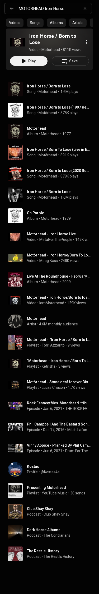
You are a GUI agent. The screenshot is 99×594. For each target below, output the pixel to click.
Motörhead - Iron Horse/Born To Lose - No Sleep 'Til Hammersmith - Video (59, 255)
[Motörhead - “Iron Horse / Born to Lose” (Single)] (51, 342)
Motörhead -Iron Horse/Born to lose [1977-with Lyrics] (59, 297)
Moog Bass (48, 261)
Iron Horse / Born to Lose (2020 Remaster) (59, 171)
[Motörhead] (51, 321)
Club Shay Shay (56, 514)
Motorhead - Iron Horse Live (51, 234)
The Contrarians (57, 535)
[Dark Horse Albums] (51, 532)
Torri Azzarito (53, 345)
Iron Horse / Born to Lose (48, 86)
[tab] (14, 22)
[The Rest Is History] (51, 553)
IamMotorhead (51, 303)
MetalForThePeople (55, 239)
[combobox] (55, 8)
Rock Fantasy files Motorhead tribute (59, 403)
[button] (17, 42)
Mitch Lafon (77, 430)
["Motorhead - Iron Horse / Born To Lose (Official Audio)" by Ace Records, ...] (51, 363)
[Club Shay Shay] (51, 511)
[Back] (11, 8)
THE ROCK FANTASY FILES (78, 408)
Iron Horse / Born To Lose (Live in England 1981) (59, 149)
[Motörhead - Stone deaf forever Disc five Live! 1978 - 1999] (51, 384)
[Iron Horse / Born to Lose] (17, 42)
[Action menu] (86, 42)
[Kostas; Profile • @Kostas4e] (51, 469)
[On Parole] (51, 215)
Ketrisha (48, 366)
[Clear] (85, 8)
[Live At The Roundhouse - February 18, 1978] (51, 279)
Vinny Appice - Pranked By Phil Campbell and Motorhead (59, 445)
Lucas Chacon (53, 387)
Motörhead (48, 92)
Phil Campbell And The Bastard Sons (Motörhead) (59, 424)
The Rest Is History (59, 556)
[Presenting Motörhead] (51, 490)
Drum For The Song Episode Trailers (78, 451)
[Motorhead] (51, 131)
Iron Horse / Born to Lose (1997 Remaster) (59, 107)
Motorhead (50, 218)
